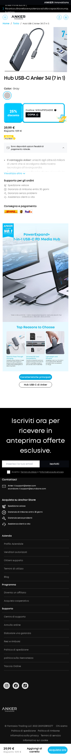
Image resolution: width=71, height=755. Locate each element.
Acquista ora (57, 750)
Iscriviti (54, 464)
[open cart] (65, 17)
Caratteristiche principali (35, 377)
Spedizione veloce (17, 506)
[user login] (59, 17)
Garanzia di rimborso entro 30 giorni (25, 512)
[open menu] (5, 17)
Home (6, 23)
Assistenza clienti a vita (19, 524)
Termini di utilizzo (29, 472)
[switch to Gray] (7, 95)
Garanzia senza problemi (20, 518)
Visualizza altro (13, 173)
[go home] (18, 17)
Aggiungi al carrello (34, 750)
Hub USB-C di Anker (35, 384)
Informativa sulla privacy (52, 472)
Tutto (16, 23)
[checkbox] (8, 472)
